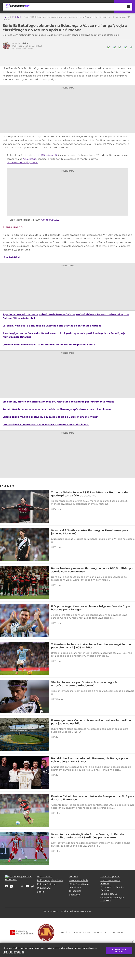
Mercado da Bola (78, 880)
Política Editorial (46, 884)
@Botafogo (29, 158)
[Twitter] (11, 886)
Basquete (74, 894)
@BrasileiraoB (49, 155)
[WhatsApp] (32, 886)
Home (6, 17)
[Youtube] (27, 886)
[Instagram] (22, 886)
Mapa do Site (44, 876)
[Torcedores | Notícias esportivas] (17, 6)
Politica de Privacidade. (13, 951)
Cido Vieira (22, 43)
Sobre (40, 891)
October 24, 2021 (50, 219)
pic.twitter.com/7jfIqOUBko (22, 162)
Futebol (16, 17)
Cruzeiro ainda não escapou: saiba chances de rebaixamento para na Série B (49, 344)
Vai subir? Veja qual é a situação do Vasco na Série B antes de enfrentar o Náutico (52, 325)
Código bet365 (108, 893)
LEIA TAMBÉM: (11, 257)
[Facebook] (6, 886)
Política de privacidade (50, 880)
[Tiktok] (16, 887)
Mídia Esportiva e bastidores (79, 886)
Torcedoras (75, 890)
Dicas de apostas (110, 876)
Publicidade (44, 887)
